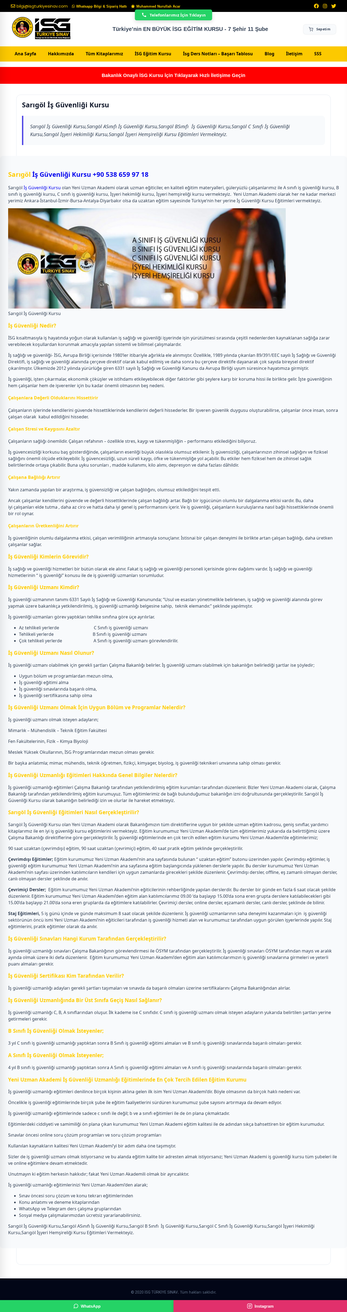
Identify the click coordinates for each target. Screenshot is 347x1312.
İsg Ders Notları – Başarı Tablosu (218, 54)
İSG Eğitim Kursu (153, 54)
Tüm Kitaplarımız (104, 54)
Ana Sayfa (25, 54)
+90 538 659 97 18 (121, 174)
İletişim (294, 54)
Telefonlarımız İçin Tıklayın (178, 15)
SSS (318, 54)
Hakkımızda (61, 54)
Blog (269, 54)
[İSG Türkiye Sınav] (41, 28)
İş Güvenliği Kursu (61, 174)
